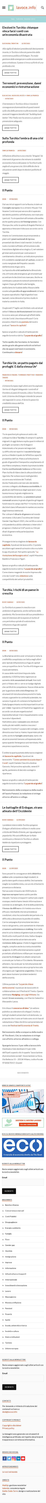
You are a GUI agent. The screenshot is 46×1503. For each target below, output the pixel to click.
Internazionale (11, 1280)
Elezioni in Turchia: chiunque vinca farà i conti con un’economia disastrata (20, 31)
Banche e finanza (12, 1205)
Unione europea (11, 1348)
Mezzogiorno (10, 1297)
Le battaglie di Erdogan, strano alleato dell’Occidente (22, 809)
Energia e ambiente (13, 1228)
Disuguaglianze (11, 1222)
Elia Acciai (6, 95)
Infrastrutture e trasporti (15, 1274)
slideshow (24, 576)
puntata (25, 322)
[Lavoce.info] (23, 7)
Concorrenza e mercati (14, 1211)
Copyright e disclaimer (11, 1425)
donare (18, 352)
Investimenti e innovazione (16, 1285)
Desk (4, 199)
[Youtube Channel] (23, 1458)
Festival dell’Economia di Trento (25, 1025)
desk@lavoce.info (9, 1412)
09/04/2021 (9, 380)
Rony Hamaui (7, 602)
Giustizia (8, 1251)
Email (4, 1177)
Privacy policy (8, 1428)
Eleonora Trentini (10, 43)
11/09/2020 (20, 820)
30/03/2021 (20, 602)
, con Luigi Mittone (24, 994)
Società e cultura (12, 1331)
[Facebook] (5, 1458)
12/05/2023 (26, 43)
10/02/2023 (9, 98)
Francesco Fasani (9, 375)
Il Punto (7, 190)
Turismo (8, 1343)
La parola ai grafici (33, 335)
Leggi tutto (10, 73)
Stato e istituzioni (12, 1337)
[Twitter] (9, 1458)
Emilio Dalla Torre (10, 1491)
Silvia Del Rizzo (18, 95)
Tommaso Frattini (26, 375)
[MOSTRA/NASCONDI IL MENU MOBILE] (3, 7)
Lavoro (8, 1291)
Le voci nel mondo (9, 1472)
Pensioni (8, 1308)
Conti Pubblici (10, 1216)
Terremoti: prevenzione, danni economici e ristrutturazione (21, 84)
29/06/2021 (13, 199)
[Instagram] (14, 1458)
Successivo (23, 1073)
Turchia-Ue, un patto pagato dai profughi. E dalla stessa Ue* (22, 364)
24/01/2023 (22, 150)
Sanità (7, 1320)
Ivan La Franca (32, 95)
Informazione (10, 1268)
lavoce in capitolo (18, 325)
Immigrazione (10, 1257)
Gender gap (10, 1245)
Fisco (7, 1239)
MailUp (5, 1485)
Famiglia (8, 1234)
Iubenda (5, 1488)
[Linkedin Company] (18, 1458)
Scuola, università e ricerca (16, 1325)
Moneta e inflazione (13, 1303)
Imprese (8, 1262)
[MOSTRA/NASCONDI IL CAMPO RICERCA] (42, 7)
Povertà (8, 1314)
